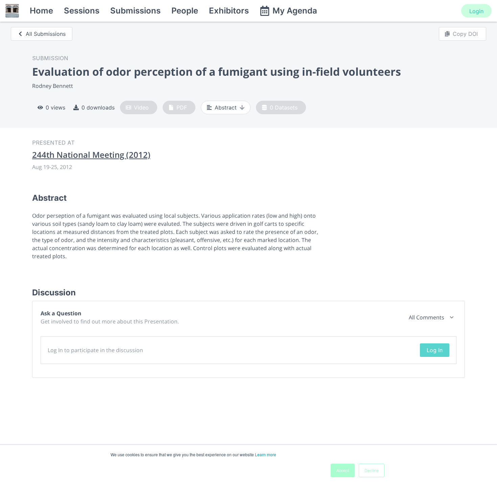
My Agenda (295, 11)
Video (141, 107)
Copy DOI (465, 33)
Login (476, 11)
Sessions (81, 11)
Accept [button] (342, 470)
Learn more (265, 454)
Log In (435, 350)
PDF (181, 107)
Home (41, 11)
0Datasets (284, 107)
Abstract (226, 107)
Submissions (135, 11)
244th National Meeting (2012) (91, 154)
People (184, 11)
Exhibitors (229, 11)
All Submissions (46, 33)
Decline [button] (371, 470)
